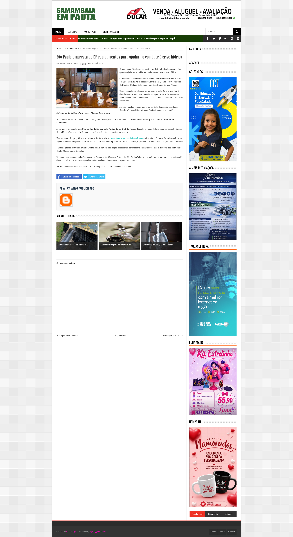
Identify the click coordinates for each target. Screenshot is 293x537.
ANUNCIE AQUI (90, 31)
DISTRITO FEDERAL (111, 31)
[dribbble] (232, 38)
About (222, 532)
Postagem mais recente (67, 335)
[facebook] (207, 38)
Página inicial (120, 335)
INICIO (58, 31)
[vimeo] (220, 38)
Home (213, 532)
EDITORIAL (72, 31)
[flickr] (226, 38)
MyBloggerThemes (98, 532)
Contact (231, 532)
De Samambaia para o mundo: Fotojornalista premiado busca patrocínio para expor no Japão (126, 38)
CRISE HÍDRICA (96, 63)
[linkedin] (238, 38)
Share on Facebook (71, 177)
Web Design (71, 532)
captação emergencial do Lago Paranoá (127, 138)
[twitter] (214, 38)
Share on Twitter (97, 177)
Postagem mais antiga (173, 335)
